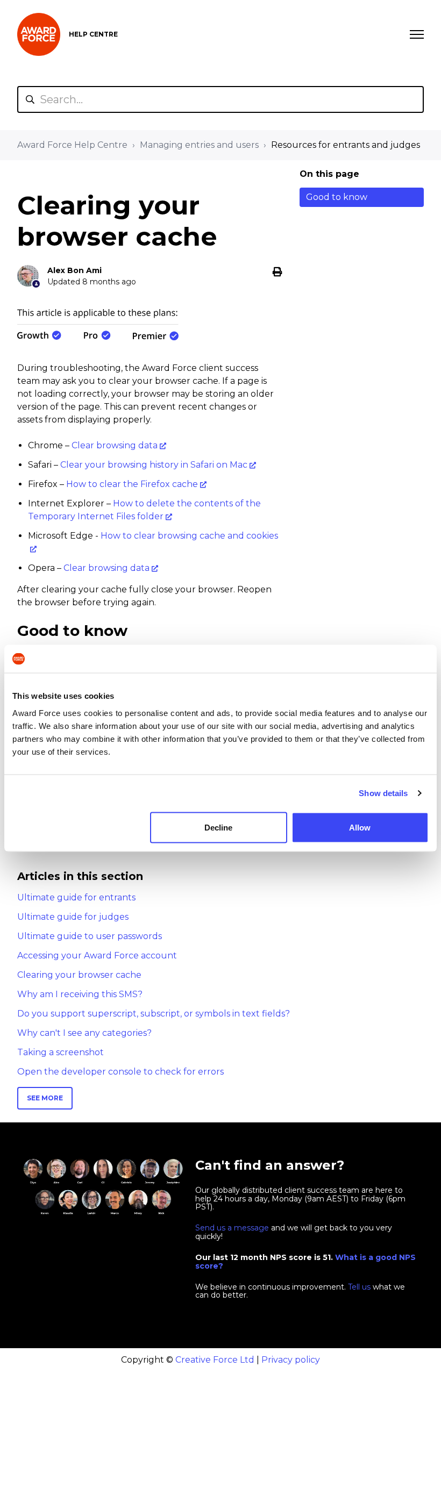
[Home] (38, 34)
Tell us (359, 1287)
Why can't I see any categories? (84, 1033)
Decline (218, 827)
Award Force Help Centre (72, 145)
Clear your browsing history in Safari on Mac (153, 465)
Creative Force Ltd (214, 1360)
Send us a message (232, 1228)
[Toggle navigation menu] (417, 34)
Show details (383, 793)
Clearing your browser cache (79, 975)
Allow (360, 827)
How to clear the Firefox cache (132, 484)
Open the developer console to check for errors (120, 1071)
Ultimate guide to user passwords (89, 936)
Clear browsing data (115, 445)
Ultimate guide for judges (73, 917)
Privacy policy (290, 1360)
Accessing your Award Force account (97, 955)
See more (45, 1098)
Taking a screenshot (60, 1052)
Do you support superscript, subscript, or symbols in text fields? (153, 1013)
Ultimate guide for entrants (76, 897)
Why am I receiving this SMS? (80, 994)
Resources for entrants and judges (345, 145)
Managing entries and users (199, 145)
